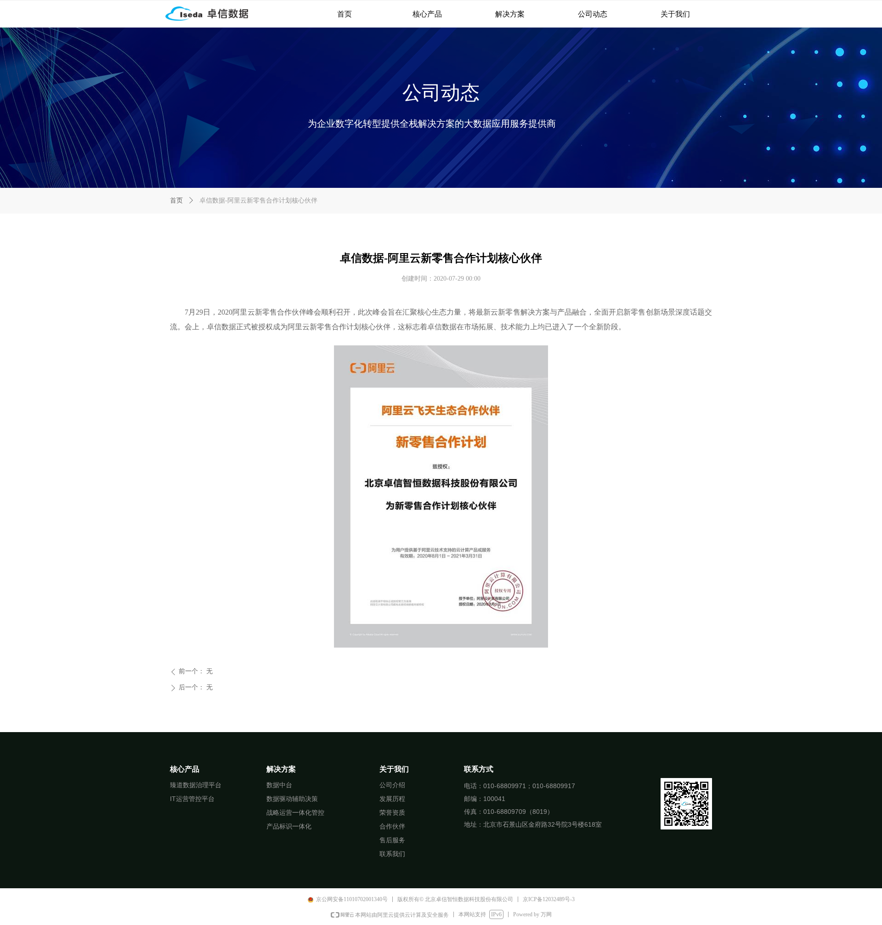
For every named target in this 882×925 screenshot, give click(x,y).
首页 (176, 200)
